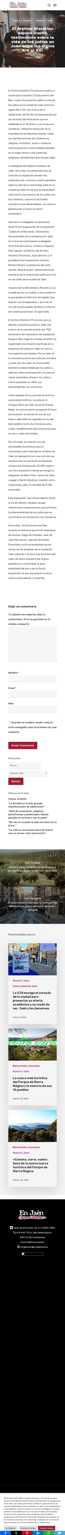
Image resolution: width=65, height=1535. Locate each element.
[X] (16, 1533)
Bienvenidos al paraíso (26, 1065)
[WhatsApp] (48, 1533)
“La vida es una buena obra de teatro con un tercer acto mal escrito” (30, 832)
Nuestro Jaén (44, 20)
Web (10, 703)
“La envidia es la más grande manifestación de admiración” (26, 805)
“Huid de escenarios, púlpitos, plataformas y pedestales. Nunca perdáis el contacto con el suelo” (28, 814)
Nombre (13, 672)
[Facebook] (5, 1533)
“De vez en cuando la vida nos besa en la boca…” (32, 824)
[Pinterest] (27, 1533)
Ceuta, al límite (17, 799)
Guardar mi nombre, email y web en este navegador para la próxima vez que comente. (32, 727)
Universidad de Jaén (25, 986)
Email (12, 688)
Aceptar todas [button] (46, 1528)
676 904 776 (22, 1232)
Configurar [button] (11, 1528)
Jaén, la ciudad (21, 20)
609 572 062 (26, 1237)
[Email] (59, 1533)
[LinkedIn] (37, 1533)
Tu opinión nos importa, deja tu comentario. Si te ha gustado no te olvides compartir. (29, 619)
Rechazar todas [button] (28, 1528)
